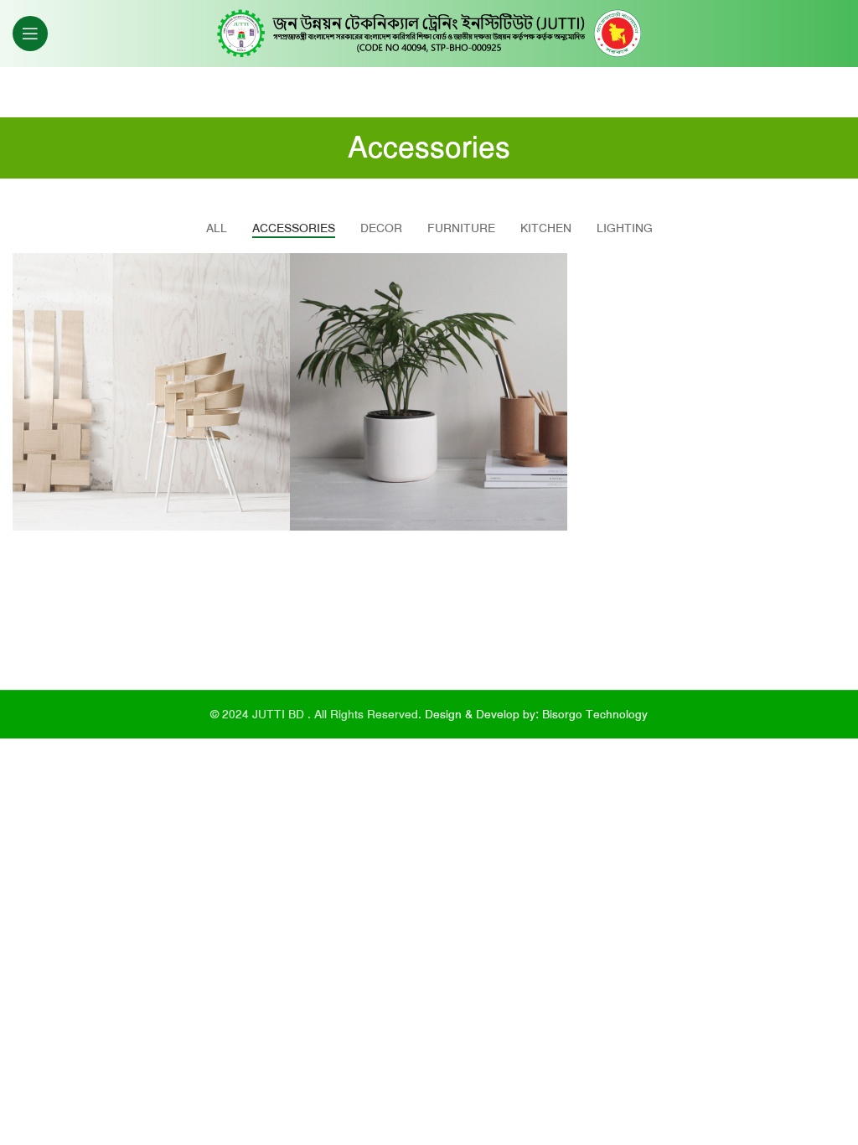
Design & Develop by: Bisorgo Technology (536, 714)
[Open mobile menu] (30, 33)
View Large (275, 267)
